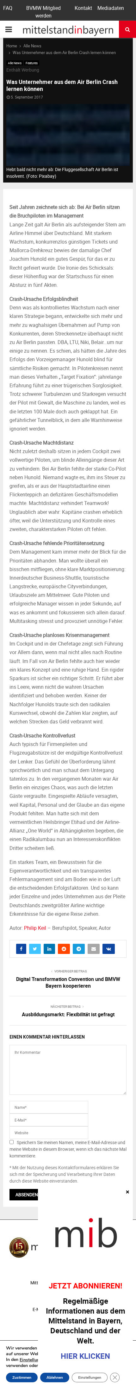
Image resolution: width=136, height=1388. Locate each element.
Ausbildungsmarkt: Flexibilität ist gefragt (68, 1014)
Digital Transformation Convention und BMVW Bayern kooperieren (68, 982)
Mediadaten (110, 7)
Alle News (15, 63)
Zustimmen (21, 1377)
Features (32, 63)
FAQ (7, 7)
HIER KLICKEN (85, 1356)
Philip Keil (35, 927)
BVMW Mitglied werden (43, 11)
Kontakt (83, 7)
